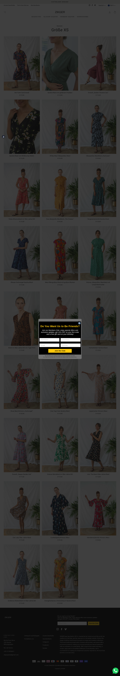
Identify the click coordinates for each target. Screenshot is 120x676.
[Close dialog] (79, 323)
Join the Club (60, 351)
